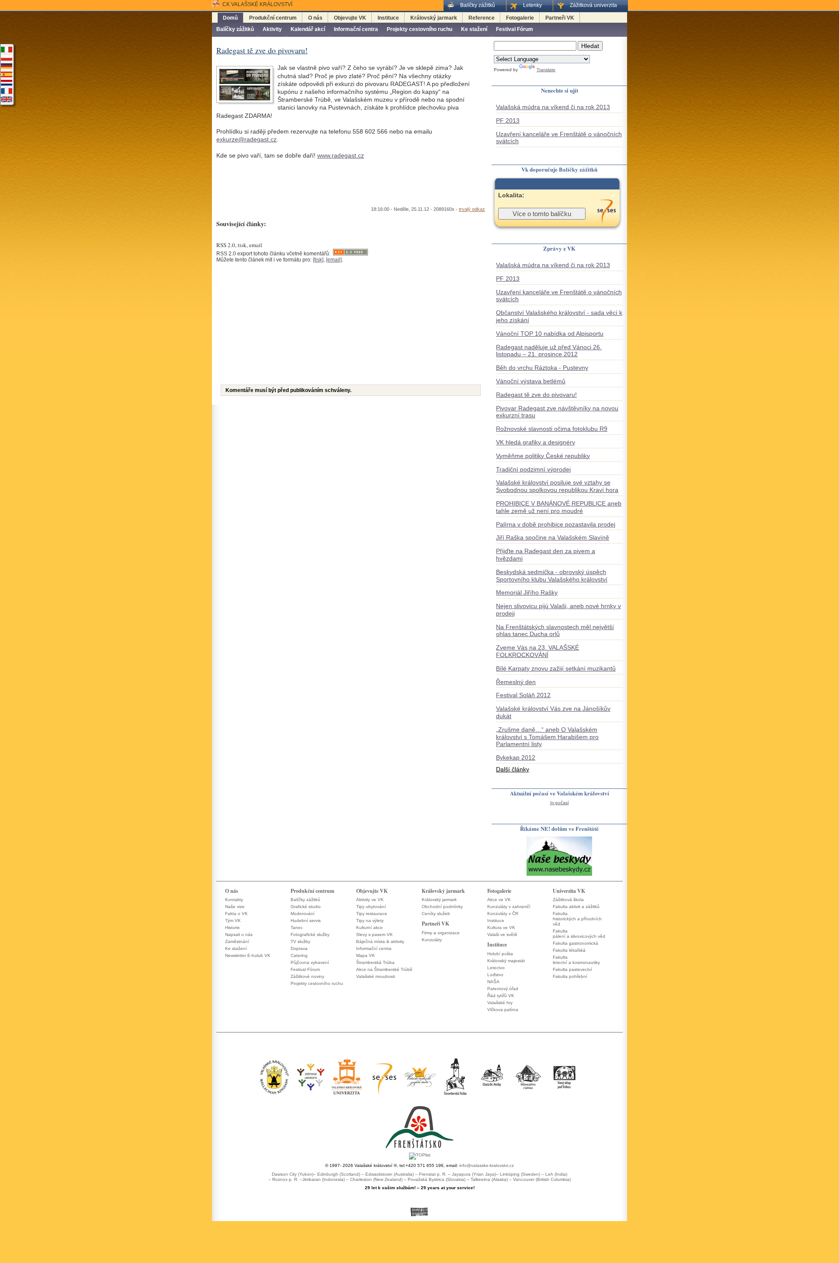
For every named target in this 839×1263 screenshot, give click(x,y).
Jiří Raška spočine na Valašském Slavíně (552, 537)
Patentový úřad (502, 988)
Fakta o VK (236, 913)
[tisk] (318, 260)
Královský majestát (506, 960)
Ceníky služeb (436, 913)
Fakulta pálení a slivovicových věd (579, 934)
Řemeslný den (516, 681)
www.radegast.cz (340, 155)
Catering (299, 955)
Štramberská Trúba (375, 962)
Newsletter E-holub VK (247, 955)
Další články (512, 769)
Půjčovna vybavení (310, 962)
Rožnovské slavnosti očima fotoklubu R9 (551, 428)
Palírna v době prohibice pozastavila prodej (555, 524)
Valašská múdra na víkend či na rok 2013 (553, 106)
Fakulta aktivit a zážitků (576, 906)
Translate (546, 69)
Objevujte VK (350, 18)
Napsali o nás (239, 934)
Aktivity (272, 29)
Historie (232, 927)
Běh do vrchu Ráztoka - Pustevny (542, 367)
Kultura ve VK (501, 927)
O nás (315, 18)
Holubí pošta (500, 953)
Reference (481, 18)
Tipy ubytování (371, 906)
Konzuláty (432, 939)
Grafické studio (306, 906)
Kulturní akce (369, 927)
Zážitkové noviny (307, 976)
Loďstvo (495, 974)
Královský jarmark (433, 18)
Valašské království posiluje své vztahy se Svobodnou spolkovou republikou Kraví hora (557, 486)
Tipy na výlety (370, 920)
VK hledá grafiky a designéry (535, 442)
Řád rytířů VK (500, 995)
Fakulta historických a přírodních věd (577, 918)
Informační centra (356, 29)
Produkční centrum (273, 18)
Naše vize (235, 906)
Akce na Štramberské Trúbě (384, 969)
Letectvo (496, 967)
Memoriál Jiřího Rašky (527, 592)
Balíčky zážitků (235, 29)
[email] (334, 260)
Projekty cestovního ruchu (419, 29)
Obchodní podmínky (442, 906)
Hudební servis (306, 920)
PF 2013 (508, 120)
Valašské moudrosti (375, 976)
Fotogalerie (520, 18)
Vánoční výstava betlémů (530, 381)
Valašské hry (500, 1002)
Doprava (299, 948)
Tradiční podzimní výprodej (533, 469)
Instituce (388, 18)
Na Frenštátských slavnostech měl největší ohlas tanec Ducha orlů (555, 630)
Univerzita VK (569, 891)
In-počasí (559, 802)
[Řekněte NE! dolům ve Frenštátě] (559, 875)
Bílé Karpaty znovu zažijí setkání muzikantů (556, 668)
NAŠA (493, 981)
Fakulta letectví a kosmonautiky (576, 960)
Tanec (297, 927)
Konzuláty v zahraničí (508, 906)
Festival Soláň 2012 (523, 695)
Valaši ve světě (502, 934)
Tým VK (233, 920)
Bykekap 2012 (515, 757)
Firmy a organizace (441, 932)
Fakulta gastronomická (575, 943)
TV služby (300, 941)
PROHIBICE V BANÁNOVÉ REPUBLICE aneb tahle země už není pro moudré (558, 507)
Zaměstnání (237, 941)
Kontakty (234, 899)
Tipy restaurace (371, 913)
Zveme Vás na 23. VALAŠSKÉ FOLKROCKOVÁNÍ (537, 651)
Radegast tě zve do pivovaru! (536, 394)
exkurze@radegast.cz (246, 139)
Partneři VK (559, 18)
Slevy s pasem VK (374, 934)
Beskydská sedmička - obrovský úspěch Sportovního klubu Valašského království (551, 575)
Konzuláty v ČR (502, 913)
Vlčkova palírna (502, 1009)
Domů (230, 18)
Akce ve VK (499, 899)
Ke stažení (474, 29)
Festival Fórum (514, 29)
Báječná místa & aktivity (380, 941)
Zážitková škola (568, 899)
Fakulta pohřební (570, 976)
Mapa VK (365, 955)
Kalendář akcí (308, 29)
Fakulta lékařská (569, 950)
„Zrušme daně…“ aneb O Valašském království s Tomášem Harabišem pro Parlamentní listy (547, 737)
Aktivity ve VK (370, 899)
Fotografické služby (310, 934)
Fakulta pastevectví (572, 969)
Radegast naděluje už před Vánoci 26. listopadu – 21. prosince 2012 (549, 351)
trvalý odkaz (472, 209)
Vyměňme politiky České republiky (543, 455)
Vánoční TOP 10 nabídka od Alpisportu (549, 333)
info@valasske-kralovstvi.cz (486, 1165)
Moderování (303, 913)
